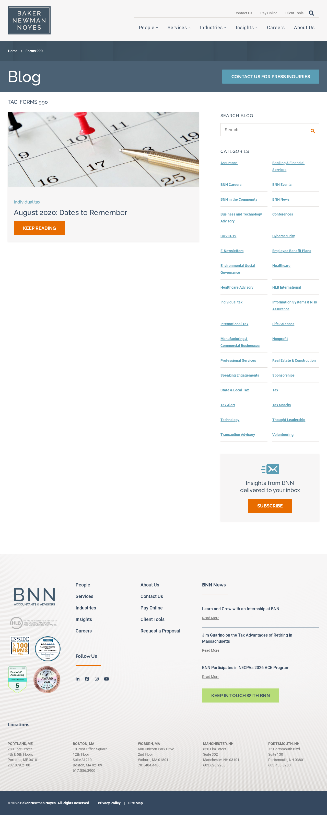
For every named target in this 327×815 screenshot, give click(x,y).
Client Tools (294, 13)
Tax (275, 390)
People (147, 27)
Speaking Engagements (239, 375)
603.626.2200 (214, 765)
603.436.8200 (279, 765)
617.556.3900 (84, 770)
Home (13, 51)
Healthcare (281, 266)
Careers (276, 27)
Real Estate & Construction (294, 360)
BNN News (280, 199)
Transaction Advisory (237, 435)
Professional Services (238, 360)
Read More (210, 618)
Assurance (229, 163)
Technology (229, 420)
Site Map (135, 803)
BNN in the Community (238, 199)
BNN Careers (230, 185)
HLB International (286, 287)
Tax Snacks (281, 405)
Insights (245, 27)
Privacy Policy (109, 803)
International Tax (234, 324)
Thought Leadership (288, 420)
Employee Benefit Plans (291, 251)
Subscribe (270, 505)
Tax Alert (227, 405)
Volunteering (283, 435)
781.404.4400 (149, 765)
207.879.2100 (19, 765)
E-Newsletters (231, 251)
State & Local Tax (234, 390)
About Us (304, 27)
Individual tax (231, 302)
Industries (211, 27)
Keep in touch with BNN (240, 695)
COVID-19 (228, 236)
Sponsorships (283, 375)
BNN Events (281, 185)
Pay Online (268, 13)
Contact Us (243, 13)
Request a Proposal (160, 630)
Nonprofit (280, 339)
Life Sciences (283, 324)
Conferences (282, 214)
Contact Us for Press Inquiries (270, 76)
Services (177, 27)
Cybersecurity (283, 236)
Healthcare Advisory (236, 287)
